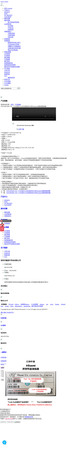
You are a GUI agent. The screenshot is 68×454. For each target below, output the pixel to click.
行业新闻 (7, 55)
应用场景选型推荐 (10, 65)
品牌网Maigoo (25, 304)
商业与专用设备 (13, 50)
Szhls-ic (17, 304)
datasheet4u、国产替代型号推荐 (33, 306)
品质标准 (10, 29)
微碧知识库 (11, 77)
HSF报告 (10, 26)
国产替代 (7, 61)
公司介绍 (7, 70)
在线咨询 (6, 1)
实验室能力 (7, 31)
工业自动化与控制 (13, 44)
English (6, 85)
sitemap (42, 304)
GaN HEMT (7, 17)
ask (47, 304)
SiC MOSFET (8, 15)
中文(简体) (7, 81)
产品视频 (7, 59)
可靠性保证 (11, 33)
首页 (8, 8)
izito (2, 306)
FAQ (5, 76)
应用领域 (7, 39)
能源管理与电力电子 (14, 42)
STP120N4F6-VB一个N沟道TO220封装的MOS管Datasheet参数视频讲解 (28, 191)
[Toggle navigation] (3, 5)
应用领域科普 (8, 63)
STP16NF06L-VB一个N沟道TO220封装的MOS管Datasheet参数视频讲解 (28, 192)
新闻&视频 (7, 52)
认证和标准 (7, 24)
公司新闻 (7, 53)
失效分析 (10, 37)
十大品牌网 (34, 304)
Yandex (57, 304)
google (7, 306)
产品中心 (7, 10)
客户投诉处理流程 (13, 22)
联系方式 (2, 1)
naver (51, 304)
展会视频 (7, 57)
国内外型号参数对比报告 (12, 66)
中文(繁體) (7, 83)
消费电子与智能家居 (14, 46)
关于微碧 (7, 68)
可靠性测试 (11, 35)
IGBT (6, 13)
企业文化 (7, 72)
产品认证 (10, 27)
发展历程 (7, 74)
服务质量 (7, 18)
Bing (12, 306)
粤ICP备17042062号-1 (7, 312)
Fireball (63, 304)
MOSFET (7, 12)
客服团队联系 (29, 416)
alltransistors (19, 306)
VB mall (10, 304)
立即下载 (21, 129)
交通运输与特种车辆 (14, 48)
